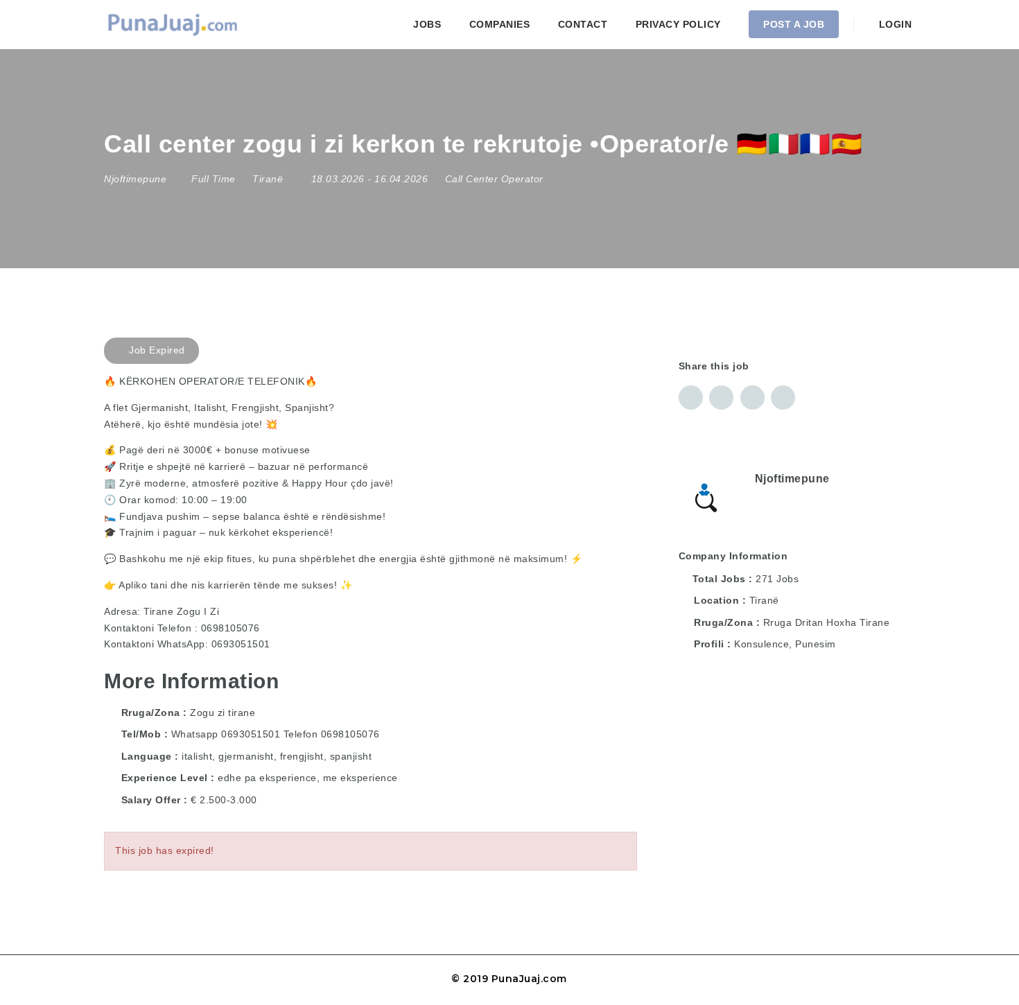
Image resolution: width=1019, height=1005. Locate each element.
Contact (583, 24)
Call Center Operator (494, 178)
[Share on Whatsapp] (783, 397)
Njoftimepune (792, 478)
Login (894, 24)
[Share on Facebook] (691, 397)
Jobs (427, 24)
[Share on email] (752, 397)
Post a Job (793, 24)
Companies (499, 24)
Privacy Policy (678, 24)
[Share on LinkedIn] (721, 397)
